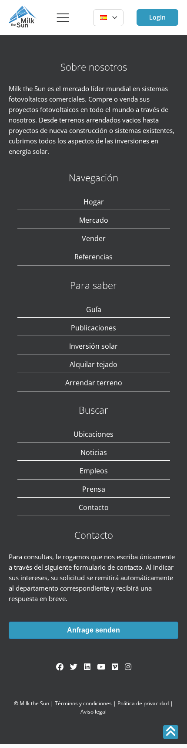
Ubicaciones (93, 434)
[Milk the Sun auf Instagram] (128, 667)
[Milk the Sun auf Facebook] (59, 667)
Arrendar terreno (93, 383)
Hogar (93, 202)
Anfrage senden (93, 630)
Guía (93, 309)
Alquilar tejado (93, 364)
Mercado (93, 220)
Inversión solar (93, 346)
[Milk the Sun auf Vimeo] (115, 667)
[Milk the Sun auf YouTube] (101, 667)
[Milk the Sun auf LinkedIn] (87, 667)
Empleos (94, 471)
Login (157, 17)
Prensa (93, 489)
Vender (94, 238)
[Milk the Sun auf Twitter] (73, 667)
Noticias (93, 452)
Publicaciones (93, 328)
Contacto (94, 507)
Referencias (93, 257)
